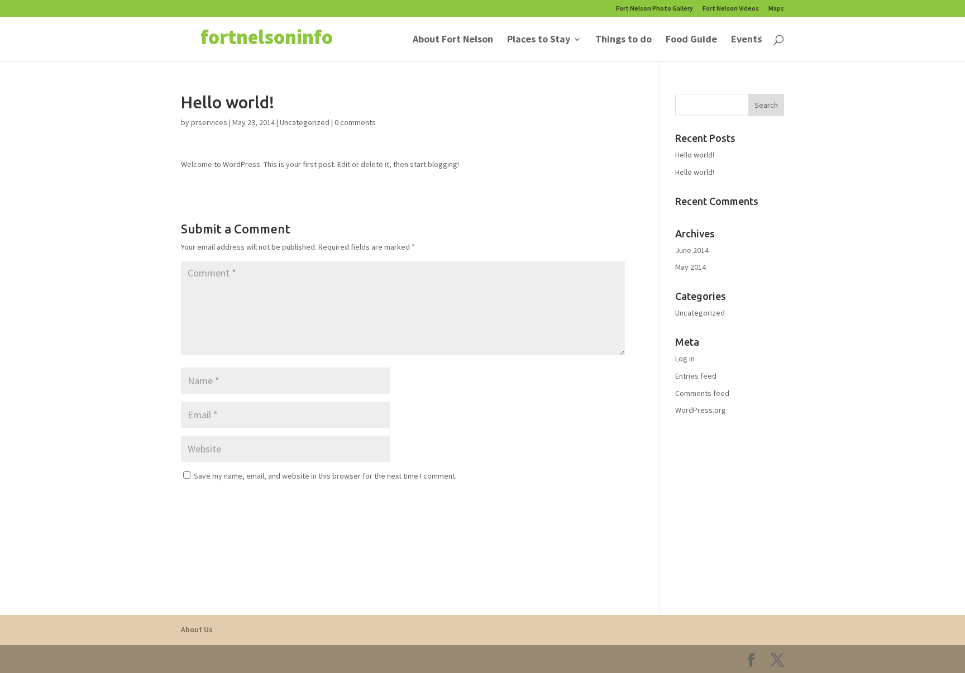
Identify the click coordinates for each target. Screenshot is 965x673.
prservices (209, 122)
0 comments (355, 122)
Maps (776, 8)
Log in (685, 359)
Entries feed (695, 376)
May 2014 (690, 267)
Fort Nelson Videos (731, 8)
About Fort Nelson (453, 40)
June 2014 (692, 250)
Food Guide (691, 40)
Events (746, 40)
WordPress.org (700, 410)
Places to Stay (538, 40)
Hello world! (694, 155)
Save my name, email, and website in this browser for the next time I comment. (325, 476)
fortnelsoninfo (266, 37)
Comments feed (702, 393)
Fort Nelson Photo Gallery (654, 8)
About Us (197, 629)
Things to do (623, 40)
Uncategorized (304, 122)
